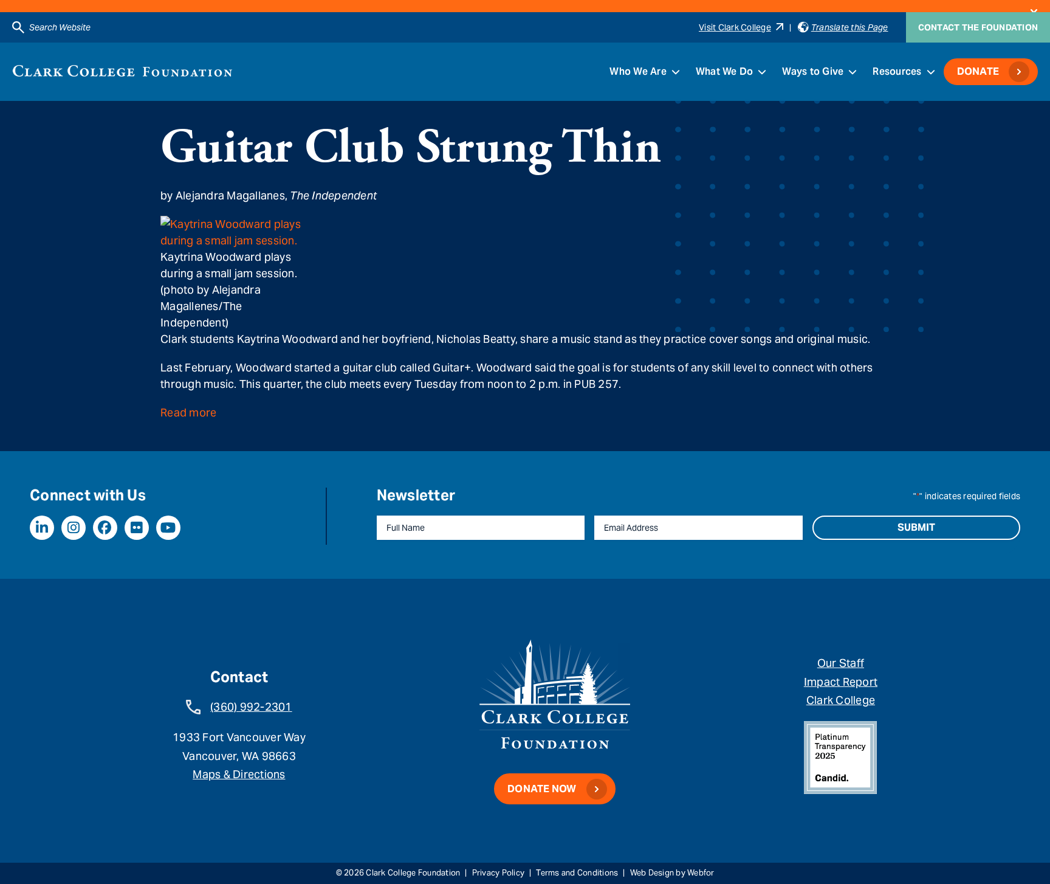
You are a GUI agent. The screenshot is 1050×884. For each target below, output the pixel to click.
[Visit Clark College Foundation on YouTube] (168, 528)
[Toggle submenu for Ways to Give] (852, 71)
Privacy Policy (498, 873)
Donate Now (542, 788)
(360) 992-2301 (251, 707)
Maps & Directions (239, 774)
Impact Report (840, 682)
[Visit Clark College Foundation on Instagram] (73, 528)
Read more (188, 413)
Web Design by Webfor (672, 873)
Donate (978, 71)
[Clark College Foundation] (122, 71)
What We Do (724, 71)
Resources (897, 71)
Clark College (840, 700)
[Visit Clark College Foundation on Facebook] (105, 528)
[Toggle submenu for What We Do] (762, 71)
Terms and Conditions (577, 873)
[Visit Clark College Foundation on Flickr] (137, 528)
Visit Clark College (735, 27)
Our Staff (840, 663)
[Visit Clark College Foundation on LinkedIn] (42, 528)
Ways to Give (812, 71)
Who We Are (638, 71)
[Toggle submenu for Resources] (930, 71)
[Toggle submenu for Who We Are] (675, 71)
